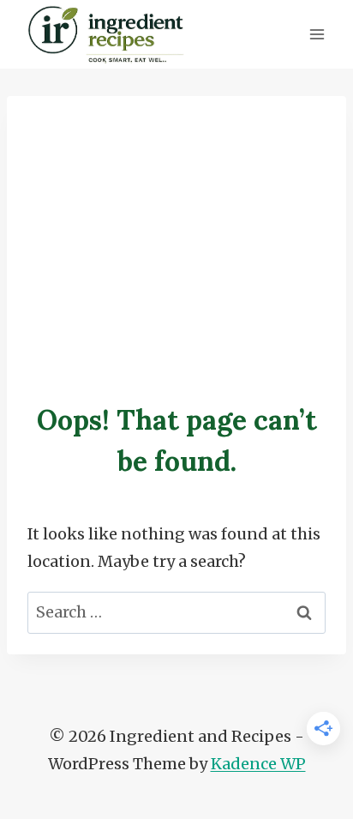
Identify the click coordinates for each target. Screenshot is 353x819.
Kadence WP (258, 764)
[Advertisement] (176, 233)
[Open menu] (316, 34)
